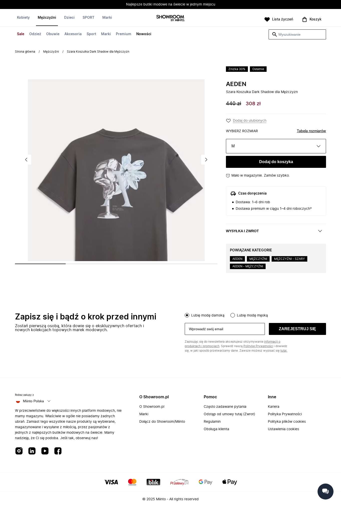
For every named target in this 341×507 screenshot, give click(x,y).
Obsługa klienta (216, 429)
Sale (20, 34)
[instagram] (19, 451)
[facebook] (58, 451)
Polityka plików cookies (287, 421)
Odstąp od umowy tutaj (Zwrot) (229, 414)
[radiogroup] (255, 314)
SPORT (88, 17)
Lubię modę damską (207, 315)
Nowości (143, 34)
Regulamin (212, 421)
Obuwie (52, 34)
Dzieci (69, 17)
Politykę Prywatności (258, 346)
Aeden (236, 84)
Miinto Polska (33, 401)
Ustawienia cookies (283, 429)
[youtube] (45, 451)
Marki (106, 34)
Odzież (35, 34)
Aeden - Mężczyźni (247, 266)
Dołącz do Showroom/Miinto (162, 421)
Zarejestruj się (297, 329)
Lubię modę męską (252, 315)
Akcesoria (73, 34)
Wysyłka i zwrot (242, 231)
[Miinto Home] (170, 18)
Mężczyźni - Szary (289, 258)
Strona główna (25, 51)
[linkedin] (32, 451)
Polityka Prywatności (285, 414)
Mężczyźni (47, 17)
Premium (123, 34)
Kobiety (23, 17)
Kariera (273, 406)
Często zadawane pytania (225, 406)
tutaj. (283, 350)
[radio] (187, 315)
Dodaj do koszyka (276, 162)
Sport (91, 34)
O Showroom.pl (151, 406)
